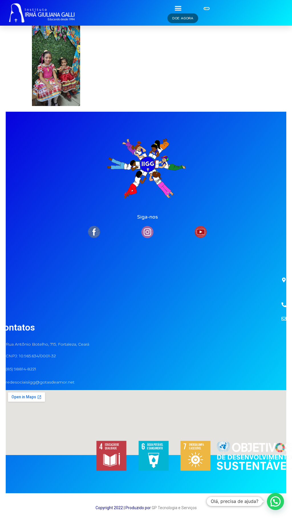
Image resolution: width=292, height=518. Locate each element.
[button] (178, 8)
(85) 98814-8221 (21, 369)
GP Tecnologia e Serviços (174, 507)
